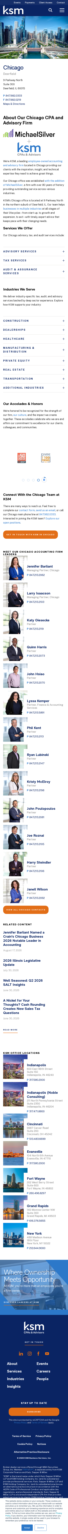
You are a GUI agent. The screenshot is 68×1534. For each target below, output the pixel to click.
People (43, 1379)
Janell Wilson (37, 889)
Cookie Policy (24, 1444)
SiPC (31, 1469)
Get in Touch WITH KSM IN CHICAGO (30, 534)
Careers (43, 1371)
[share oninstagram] (30, 1354)
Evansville (34, 1152)
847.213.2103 (36, 601)
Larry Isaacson (38, 593)
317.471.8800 (37, 1111)
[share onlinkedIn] (21, 1354)
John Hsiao (35, 674)
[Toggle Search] (50, 10)
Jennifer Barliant (40, 566)
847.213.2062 (37, 575)
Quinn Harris (37, 647)
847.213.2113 (36, 736)
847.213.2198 (36, 790)
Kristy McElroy (38, 782)
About (12, 1364)
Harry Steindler (39, 863)
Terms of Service (39, 1422)
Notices (41, 1444)
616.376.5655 (37, 1220)
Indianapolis (36, 1065)
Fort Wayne (36, 1179)
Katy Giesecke (38, 620)
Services (14, 1371)
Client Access (45, 3)
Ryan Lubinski (38, 755)
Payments (30, 3)
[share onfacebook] (38, 1354)
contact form (27, 510)
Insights (14, 1387)
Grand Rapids (38, 1206)
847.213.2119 (36, 628)
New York (34, 1234)
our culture (19, 415)
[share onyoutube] (47, 1354)
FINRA (26, 1469)
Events (17, 3)
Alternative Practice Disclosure (31, 1452)
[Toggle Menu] (62, 10)
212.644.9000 (37, 1248)
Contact (61, 3)
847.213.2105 (36, 844)
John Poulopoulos (41, 809)
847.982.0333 (14, 95)
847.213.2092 (37, 898)
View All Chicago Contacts (25, 910)
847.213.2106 (36, 871)
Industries (15, 1379)
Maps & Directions (14, 103)
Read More (10, 1030)
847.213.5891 (36, 712)
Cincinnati (35, 1124)
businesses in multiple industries (22, 208)
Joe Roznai (35, 836)
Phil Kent (34, 728)
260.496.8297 (37, 1193)
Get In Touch (34, 1342)
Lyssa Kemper (38, 701)
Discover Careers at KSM (21, 1302)
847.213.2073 (37, 655)
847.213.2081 (36, 817)
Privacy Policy (20, 1422)
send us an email (45, 510)
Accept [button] (27, 1527)
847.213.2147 (36, 763)
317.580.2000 (37, 1079)
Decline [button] (40, 1527)
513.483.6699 (37, 1138)
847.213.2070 (37, 682)
